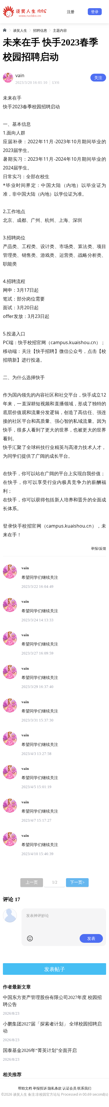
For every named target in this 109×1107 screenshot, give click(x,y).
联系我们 (84, 1088)
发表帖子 (54, 968)
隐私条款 (55, 1088)
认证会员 (69, 1088)
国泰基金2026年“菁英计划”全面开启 (40, 1050)
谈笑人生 (20, 30)
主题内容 (60, 30)
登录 (95, 11)
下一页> (77, 882)
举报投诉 (40, 1088)
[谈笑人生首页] (5, 30)
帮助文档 (25, 1088)
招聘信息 (40, 30)
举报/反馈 (98, 548)
